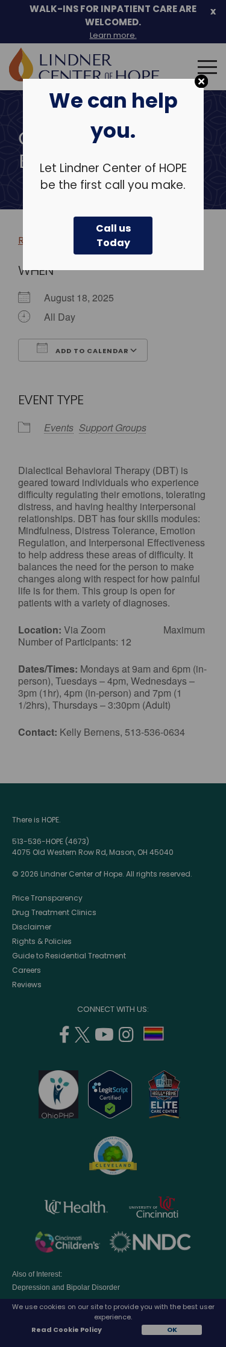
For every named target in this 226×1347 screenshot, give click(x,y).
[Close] (202, 81)
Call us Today (113, 235)
